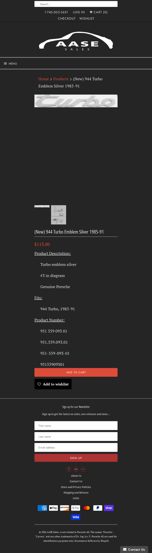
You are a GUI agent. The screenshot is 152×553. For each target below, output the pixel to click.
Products (61, 78)
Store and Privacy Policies (76, 487)
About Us (76, 475)
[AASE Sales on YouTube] (76, 469)
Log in (79, 12)
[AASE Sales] (76, 41)
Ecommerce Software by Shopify (92, 540)
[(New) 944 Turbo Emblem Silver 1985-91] (76, 101)
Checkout (66, 18)
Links (76, 498)
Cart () (100, 12)
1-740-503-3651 (56, 12)
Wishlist (86, 18)
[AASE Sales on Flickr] (83, 469)
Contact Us (76, 481)
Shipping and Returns (76, 492)
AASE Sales (53, 532)
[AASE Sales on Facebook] (68, 469)
